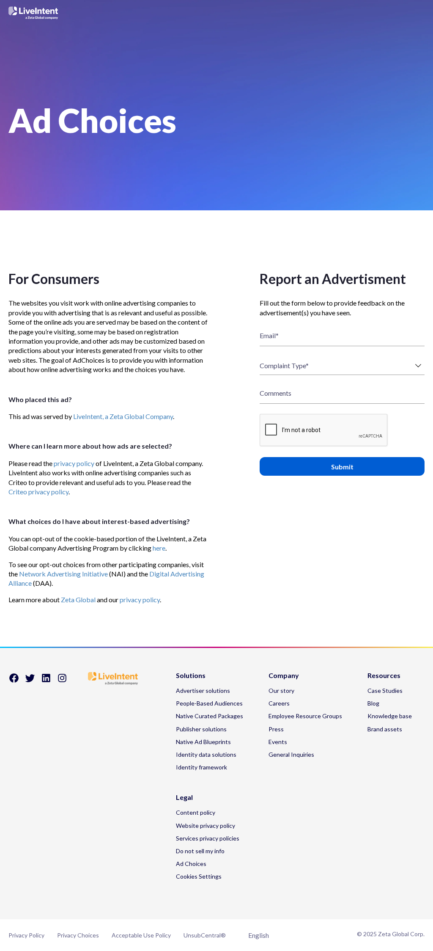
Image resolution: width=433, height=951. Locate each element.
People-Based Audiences (209, 703)
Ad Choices (191, 863)
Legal (184, 797)
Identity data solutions (206, 754)
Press (276, 729)
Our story (281, 690)
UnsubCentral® (205, 935)
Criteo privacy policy (38, 492)
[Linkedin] (46, 681)
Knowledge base (389, 715)
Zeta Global (78, 599)
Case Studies (385, 690)
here (159, 548)
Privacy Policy (26, 935)
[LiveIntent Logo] (33, 12)
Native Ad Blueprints (203, 741)
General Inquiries (291, 754)
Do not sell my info (200, 851)
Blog (373, 703)
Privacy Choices (78, 935)
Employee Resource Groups (305, 715)
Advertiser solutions (203, 690)
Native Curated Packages (209, 715)
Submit (342, 467)
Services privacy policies (207, 838)
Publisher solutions (201, 729)
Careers (279, 703)
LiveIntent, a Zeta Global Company (123, 416)
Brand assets (384, 729)
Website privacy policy (205, 825)
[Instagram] (62, 681)
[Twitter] (30, 681)
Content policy (195, 812)
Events (278, 741)
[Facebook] (13, 681)
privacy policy (74, 463)
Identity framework (201, 767)
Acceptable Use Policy (141, 935)
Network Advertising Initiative (63, 574)
